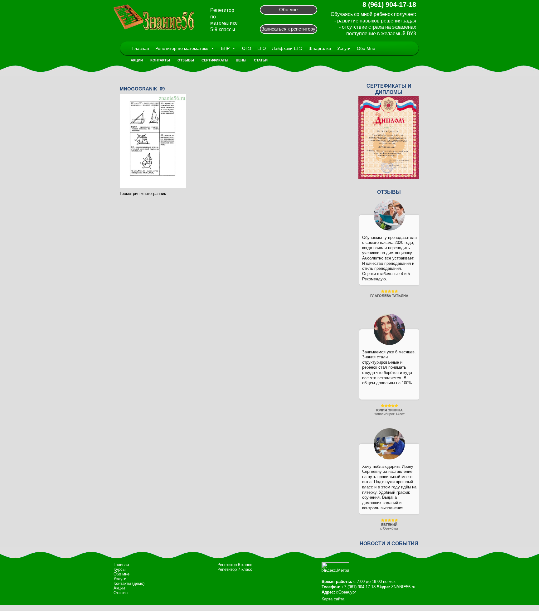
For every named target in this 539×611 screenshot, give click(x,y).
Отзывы (185, 60)
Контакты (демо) (129, 583)
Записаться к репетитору (288, 29)
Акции (137, 60)
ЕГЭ (261, 48)
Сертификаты (215, 60)
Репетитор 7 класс (234, 569)
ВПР (225, 48)
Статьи (261, 60)
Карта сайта (333, 599)
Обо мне (288, 9)
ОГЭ (246, 48)
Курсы (119, 569)
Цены (241, 60)
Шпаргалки (319, 48)
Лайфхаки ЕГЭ (287, 48)
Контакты (160, 60)
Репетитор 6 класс (234, 564)
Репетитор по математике (181, 48)
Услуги (344, 48)
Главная (140, 48)
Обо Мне (366, 48)
